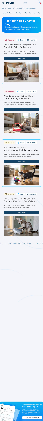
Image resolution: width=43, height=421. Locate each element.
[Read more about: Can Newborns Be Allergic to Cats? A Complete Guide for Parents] (21, 72)
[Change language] (40, 3)
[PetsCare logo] (8, 3)
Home (4, 8)
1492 (19, 243)
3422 (38, 243)
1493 (24, 243)
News (10, 8)
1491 (15, 243)
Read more (21, 58)
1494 (29, 243)
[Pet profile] (36, 3)
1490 (10, 243)
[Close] (41, 404)
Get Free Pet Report (32, 418)
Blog (25, 3)
